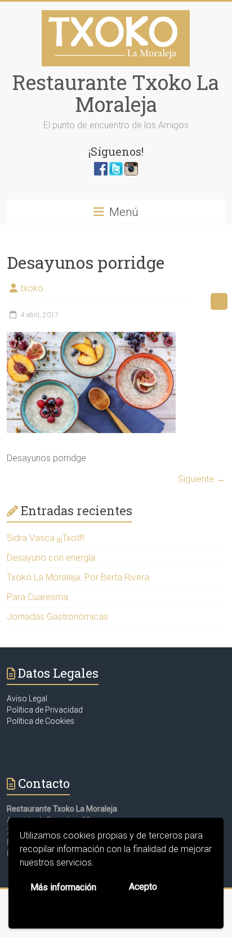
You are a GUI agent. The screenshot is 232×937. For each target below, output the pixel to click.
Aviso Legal (27, 698)
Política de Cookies (40, 721)
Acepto (143, 886)
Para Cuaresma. (38, 597)
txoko (31, 288)
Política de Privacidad (45, 709)
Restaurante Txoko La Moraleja (115, 93)
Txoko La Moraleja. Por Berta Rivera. (79, 577)
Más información (63, 887)
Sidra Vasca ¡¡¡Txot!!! (45, 538)
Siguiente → (201, 479)
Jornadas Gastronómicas (57, 616)
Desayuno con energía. (52, 557)
